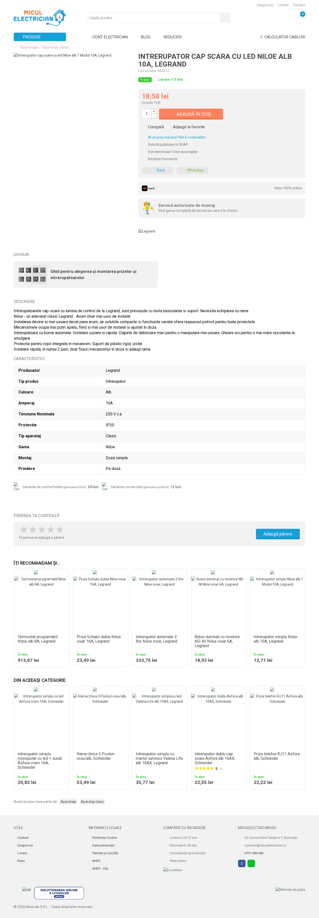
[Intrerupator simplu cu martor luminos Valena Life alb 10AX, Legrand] (159, 721)
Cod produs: (147, 71)
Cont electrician (110, 37)
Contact (299, 5)
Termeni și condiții (104, 853)
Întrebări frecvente (162, 159)
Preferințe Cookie (104, 838)
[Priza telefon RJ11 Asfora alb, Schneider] (277, 721)
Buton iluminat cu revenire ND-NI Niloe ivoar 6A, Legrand (217, 641)
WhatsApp (195, 170)
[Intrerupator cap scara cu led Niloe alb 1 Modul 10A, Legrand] (72, 111)
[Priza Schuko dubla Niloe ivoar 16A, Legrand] (100, 604)
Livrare (283, 5)
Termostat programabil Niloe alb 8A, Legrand (38, 639)
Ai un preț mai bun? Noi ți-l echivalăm (176, 137)
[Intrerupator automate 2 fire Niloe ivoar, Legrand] (159, 604)
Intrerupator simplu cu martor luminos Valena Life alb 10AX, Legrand (159, 758)
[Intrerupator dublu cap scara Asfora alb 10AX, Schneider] (218, 721)
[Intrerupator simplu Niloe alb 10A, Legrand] (277, 604)
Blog (146, 37)
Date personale (102, 845)
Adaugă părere (277, 533)
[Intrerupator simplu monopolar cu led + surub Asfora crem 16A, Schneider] (41, 721)
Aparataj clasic (56, 47)
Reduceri (172, 37)
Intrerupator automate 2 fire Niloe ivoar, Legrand (156, 639)
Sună (161, 170)
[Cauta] (225, 18)
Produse (32, 37)
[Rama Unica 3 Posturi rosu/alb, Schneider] (100, 721)
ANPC (95, 861)
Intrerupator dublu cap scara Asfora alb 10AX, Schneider (215, 758)
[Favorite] (265, 17)
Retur (21, 861)
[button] (301, 563)
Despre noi (265, 5)
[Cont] (282, 17)
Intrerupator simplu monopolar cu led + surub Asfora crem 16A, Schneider (40, 761)
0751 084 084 (253, 853)
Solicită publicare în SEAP (167, 145)
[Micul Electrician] (40, 17)
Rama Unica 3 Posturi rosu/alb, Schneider (95, 756)
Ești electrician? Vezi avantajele (172, 152)
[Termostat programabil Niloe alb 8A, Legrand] (41, 604)
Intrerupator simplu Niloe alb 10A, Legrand (275, 639)
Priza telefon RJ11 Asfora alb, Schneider (277, 756)
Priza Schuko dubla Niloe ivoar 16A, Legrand (99, 639)
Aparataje (29, 47)
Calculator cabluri (284, 37)
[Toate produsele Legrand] (146, 229)
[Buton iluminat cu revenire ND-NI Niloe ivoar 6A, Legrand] (218, 604)
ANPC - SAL (100, 868)
